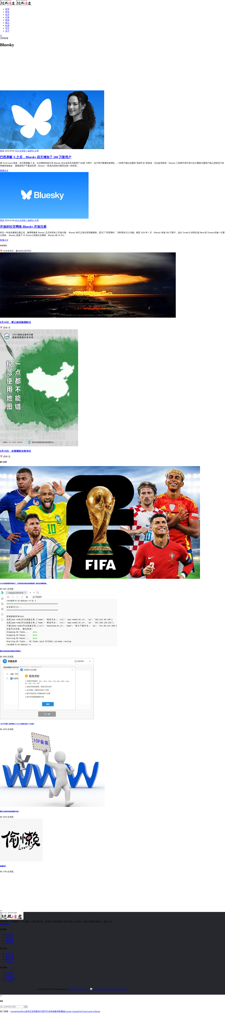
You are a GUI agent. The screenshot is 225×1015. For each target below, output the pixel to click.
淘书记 (28, 1011)
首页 (7, 9)
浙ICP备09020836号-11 (79, 989)
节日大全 (9, 962)
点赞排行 (9, 973)
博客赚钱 (61, 1011)
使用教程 (36, 1011)
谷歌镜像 (52, 1011)
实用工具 (9, 954)
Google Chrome (71, 1011)
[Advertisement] (78, 68)
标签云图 (9, 976)
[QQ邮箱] (9, 924)
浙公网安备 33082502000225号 (114, 989)
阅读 (7, 20)
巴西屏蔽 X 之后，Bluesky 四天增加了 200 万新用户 (35, 157)
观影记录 (9, 959)
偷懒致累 (3, 866)
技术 (7, 14)
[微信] (6, 924)
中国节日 (44, 1011)
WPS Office (10, 978)
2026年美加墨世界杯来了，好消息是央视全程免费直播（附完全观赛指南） (24, 583)
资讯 (7, 12)
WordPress (9, 981)
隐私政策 (9, 943)
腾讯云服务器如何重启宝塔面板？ (10, 651)
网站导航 (9, 940)
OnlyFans (82, 1011)
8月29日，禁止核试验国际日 (15, 322)
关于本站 (9, 935)
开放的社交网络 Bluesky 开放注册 (23, 226)
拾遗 (7, 25)
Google (13, 1011)
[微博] (1, 924)
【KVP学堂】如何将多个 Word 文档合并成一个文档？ (17, 723)
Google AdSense (93, 1011)
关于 (7, 31)
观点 (7, 23)
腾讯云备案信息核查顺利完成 (9, 811)
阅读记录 (9, 956)
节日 (7, 28)
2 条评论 (30, 151)
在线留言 (9, 937)
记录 (7, 17)
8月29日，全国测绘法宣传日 (15, 451)
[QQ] (4, 924)
